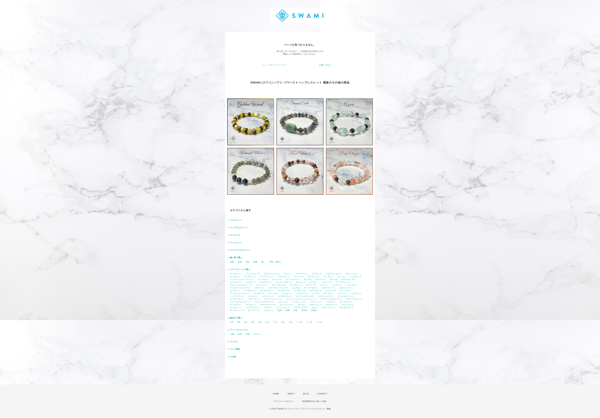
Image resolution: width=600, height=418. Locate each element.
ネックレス (235, 235)
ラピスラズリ (348, 305)
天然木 (314, 310)
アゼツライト (352, 274)
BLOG (306, 394)
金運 (240, 262)
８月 (283, 322)
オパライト (321, 279)
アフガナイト (250, 276)
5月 (259, 322)
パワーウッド (268, 296)
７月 (275, 322)
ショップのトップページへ (274, 65)
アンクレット (236, 242)
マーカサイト (236, 305)
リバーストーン (283, 307)
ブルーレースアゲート (264, 302)
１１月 (309, 322)
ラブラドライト (253, 307)
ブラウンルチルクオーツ (331, 299)
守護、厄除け (275, 262)
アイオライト (236, 274)
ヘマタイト (331, 302)
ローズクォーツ (237, 310)
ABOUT (291, 394)
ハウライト (356, 293)
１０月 (299, 322)
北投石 (304, 310)
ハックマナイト (237, 296)
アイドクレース (253, 274)
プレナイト (283, 302)
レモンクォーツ (329, 307)
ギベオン (314, 282)
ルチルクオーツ (347, 307)
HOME (276, 394)
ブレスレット (236, 220)
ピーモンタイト (237, 299)
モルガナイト (316, 305)
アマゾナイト (284, 276)
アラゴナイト (314, 276)
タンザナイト (300, 291)
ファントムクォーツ (273, 299)
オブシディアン (349, 279)
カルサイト (251, 282)
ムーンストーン (287, 305)
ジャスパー (337, 285)
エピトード (277, 279)
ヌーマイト (329, 293)
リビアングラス (301, 307)
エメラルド (263, 279)
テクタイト (259, 293)
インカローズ (355, 276)
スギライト (259, 288)
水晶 (295, 310)
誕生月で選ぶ (236, 318)
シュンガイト (352, 285)
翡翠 (288, 310)
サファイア (311, 285)
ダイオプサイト (267, 291)
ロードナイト (254, 310)
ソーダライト (250, 291)
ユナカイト (269, 310)
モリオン (302, 305)
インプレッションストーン (242, 279)
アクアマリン (302, 274)
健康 (255, 262)
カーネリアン (266, 282)
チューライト (346, 291)
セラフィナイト (347, 288)
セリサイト (235, 291)
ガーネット (301, 282)
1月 (231, 322)
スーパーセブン (311, 288)
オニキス (308, 279)
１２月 (319, 322)
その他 (233, 356)
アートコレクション (239, 330)
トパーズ (316, 293)
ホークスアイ (346, 302)
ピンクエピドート (346, 296)
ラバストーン (236, 307)
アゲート (288, 274)
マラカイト (251, 305)
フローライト (254, 299)
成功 (248, 262)
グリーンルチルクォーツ (241, 285)
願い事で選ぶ (236, 257)
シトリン (324, 285)
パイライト (343, 293)
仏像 (232, 334)
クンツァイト (262, 285)
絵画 (240, 334)
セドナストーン (329, 288)
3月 (245, 322)
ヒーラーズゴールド (305, 296)
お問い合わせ (325, 65)
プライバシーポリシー (283, 401)
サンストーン (296, 285)
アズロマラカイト (334, 274)
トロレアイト (302, 293)
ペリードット (316, 302)
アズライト (317, 274)
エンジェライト (293, 279)
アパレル (234, 341)
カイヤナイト (236, 282)
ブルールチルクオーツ (240, 302)
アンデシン (329, 276)
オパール (334, 279)
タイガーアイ (284, 291)
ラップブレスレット (239, 227)
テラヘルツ (273, 293)
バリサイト (253, 296)
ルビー (315, 307)
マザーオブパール (268, 305)
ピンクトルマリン (326, 296)
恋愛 (232, 262)
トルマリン (287, 293)
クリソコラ (327, 282)
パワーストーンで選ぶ (240, 269)
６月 (267, 322)
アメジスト (299, 276)
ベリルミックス (299, 302)
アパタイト (235, 276)
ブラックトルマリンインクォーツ (301, 299)
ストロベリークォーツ (240, 288)
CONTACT (322, 394)
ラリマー (268, 307)
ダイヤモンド (316, 291)
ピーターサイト (285, 296)
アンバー (342, 276)
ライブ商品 (235, 349)
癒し (263, 262)
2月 (238, 322)
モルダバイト (332, 305)
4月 (252, 322)
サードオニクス (279, 285)
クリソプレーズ (342, 282)
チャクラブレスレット (240, 250)
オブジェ (257, 334)
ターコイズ (331, 291)
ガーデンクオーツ (284, 282)
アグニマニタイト (272, 274)
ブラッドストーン (354, 299)
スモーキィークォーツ (278, 288)
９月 (291, 322)
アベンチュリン (267, 276)
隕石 (280, 310)
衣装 (248, 334)
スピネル (296, 288)
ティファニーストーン (240, 293)
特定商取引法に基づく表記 (314, 401)
